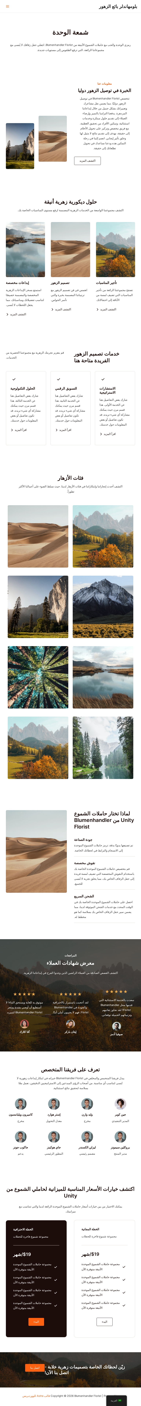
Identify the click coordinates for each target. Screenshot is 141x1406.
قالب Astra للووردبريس (36, 1396)
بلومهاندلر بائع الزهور (118, 6)
